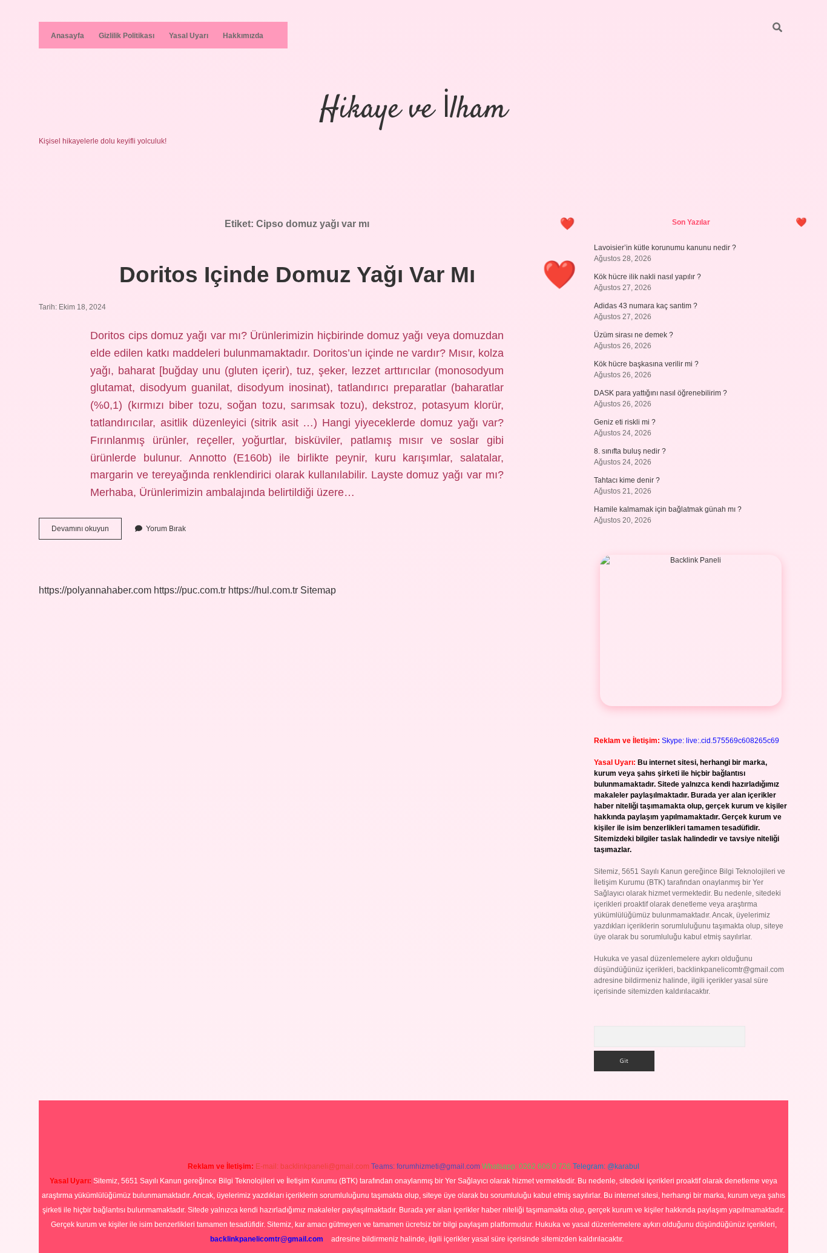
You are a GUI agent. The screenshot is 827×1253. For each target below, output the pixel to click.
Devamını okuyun (86, 532)
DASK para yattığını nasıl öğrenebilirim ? (660, 393)
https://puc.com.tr (190, 590)
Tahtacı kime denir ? (627, 480)
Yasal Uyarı (188, 35)
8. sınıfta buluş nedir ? (630, 451)
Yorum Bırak (166, 528)
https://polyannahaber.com (95, 590)
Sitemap (318, 590)
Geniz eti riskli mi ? (625, 422)
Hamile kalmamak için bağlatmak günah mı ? (668, 509)
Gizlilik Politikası (126, 35)
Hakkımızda (243, 35)
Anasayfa (67, 35)
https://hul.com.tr (263, 590)
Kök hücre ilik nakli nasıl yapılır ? (647, 277)
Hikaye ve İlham (413, 110)
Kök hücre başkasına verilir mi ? (646, 364)
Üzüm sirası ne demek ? (633, 335)
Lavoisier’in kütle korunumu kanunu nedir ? (665, 247)
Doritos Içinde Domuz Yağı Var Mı (297, 274)
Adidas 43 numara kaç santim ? (645, 306)
